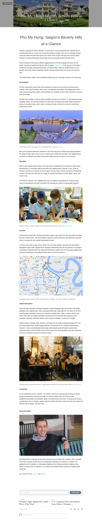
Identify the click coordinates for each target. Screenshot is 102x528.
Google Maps (77, 384)
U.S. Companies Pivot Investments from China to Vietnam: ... (66, 503)
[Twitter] (74, 509)
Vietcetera (60, 147)
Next (53, 499)
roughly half (58, 65)
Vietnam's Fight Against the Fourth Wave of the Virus (33, 503)
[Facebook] (71, 509)
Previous (22, 499)
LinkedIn (35, 474)
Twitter (43, 474)
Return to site (7, 3)
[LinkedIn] (78, 509)
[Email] (82, 509)
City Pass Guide (68, 226)
